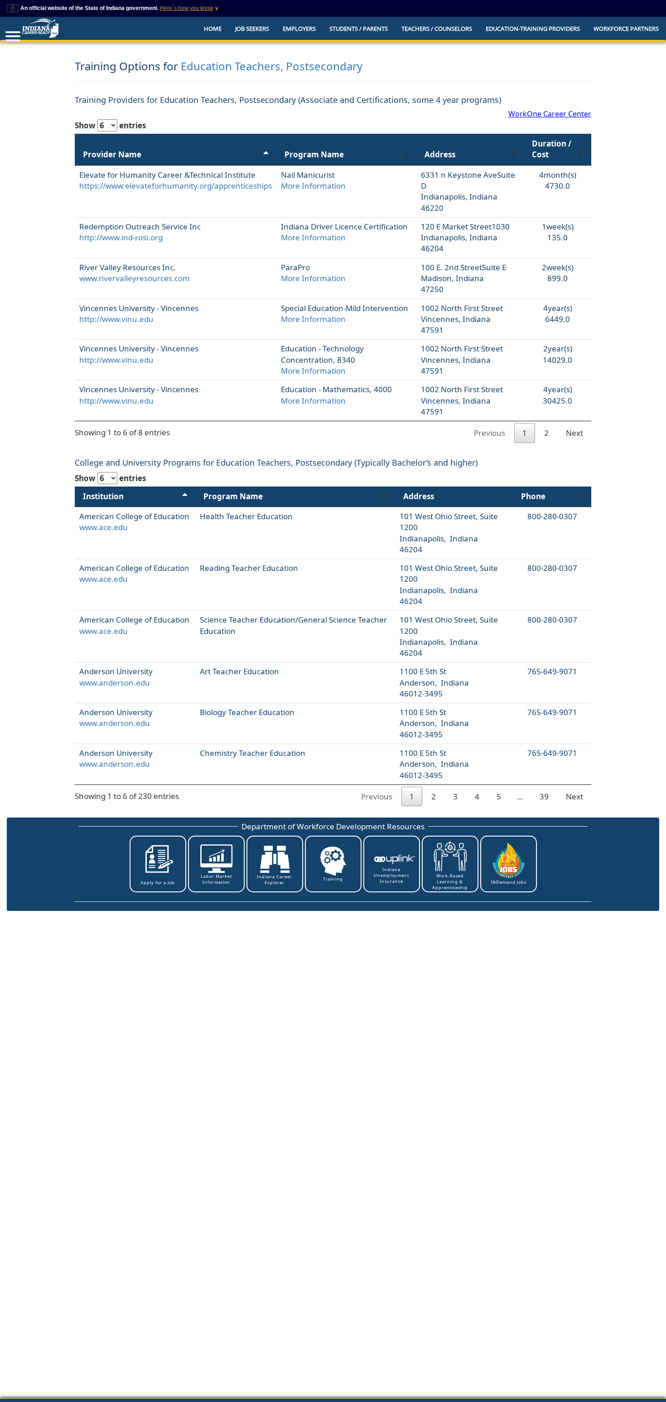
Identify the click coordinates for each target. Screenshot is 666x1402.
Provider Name (112, 154)
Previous (489, 433)
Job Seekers (252, 28)
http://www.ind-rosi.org (121, 237)
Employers (299, 28)
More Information (313, 185)
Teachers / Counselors (436, 28)
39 (544, 796)
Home (213, 28)
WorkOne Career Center (549, 114)
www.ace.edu (103, 527)
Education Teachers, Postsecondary (271, 65)
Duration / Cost (551, 149)
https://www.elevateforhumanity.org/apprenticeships (175, 185)
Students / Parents (358, 28)
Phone (533, 496)
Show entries (110, 125)
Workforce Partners (626, 28)
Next (574, 433)
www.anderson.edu (114, 682)
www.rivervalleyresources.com (134, 278)
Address (440, 154)
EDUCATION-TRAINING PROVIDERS (533, 28)
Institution (103, 496)
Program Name (314, 154)
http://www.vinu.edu (116, 319)
